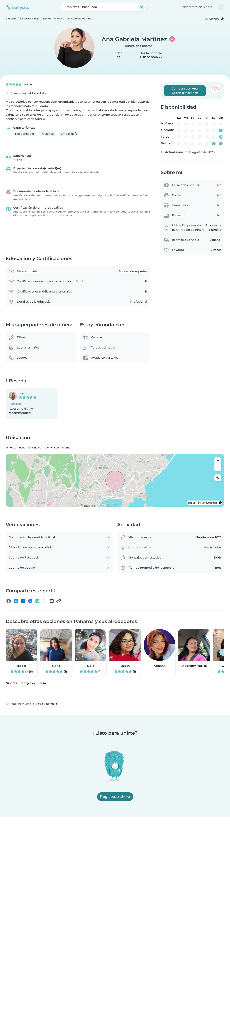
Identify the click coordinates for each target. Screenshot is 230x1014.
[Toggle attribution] (220, 503)
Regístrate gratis (47, 703)
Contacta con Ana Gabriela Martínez (185, 91)
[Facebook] (9, 601)
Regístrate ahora (115, 796)
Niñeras (11, 683)
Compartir (216, 18)
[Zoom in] (217, 460)
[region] (115, 480)
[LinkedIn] (23, 601)
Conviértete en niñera (196, 7)
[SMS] (44, 601)
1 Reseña (28, 84)
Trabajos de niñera (32, 683)
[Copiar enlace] (58, 601)
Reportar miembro (21, 703)
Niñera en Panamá (139, 46)
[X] (16, 601)
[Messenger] (30, 601)
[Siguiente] (223, 652)
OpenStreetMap (209, 502)
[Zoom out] (217, 467)
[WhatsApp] (37, 601)
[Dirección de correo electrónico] (52, 601)
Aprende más (21, 199)
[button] (32, 403)
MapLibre (193, 502)
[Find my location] (217, 477)
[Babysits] (17, 7)
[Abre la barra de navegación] (220, 7)
